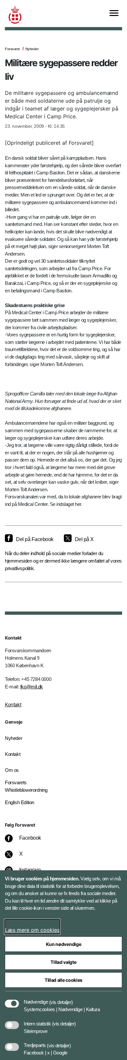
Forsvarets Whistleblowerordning (26, 786)
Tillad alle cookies (63, 980)
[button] (61, 999)
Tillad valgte (63, 962)
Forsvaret (12, 49)
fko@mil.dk (31, 686)
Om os (12, 770)
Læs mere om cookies (32, 930)
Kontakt (13, 704)
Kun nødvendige (63, 944)
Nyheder (32, 49)
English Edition (19, 802)
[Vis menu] (114, 13)
